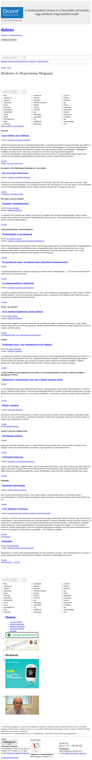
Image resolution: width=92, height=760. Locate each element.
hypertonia (7, 103)
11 (11, 562)
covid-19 (66, 95)
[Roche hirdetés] (22, 687)
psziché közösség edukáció (16, 490)
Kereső (9, 67)
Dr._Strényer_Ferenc (14, 239)
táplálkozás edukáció (14, 210)
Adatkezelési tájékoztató (9, 758)
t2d (64, 119)
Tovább (4, 161)
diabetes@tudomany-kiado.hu (75, 753)
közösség (6, 107)
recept (5, 114)
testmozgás (37, 124)
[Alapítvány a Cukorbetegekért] (35, 752)
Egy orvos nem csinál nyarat (15, 173)
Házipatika (7, 541)
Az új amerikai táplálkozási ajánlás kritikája (22, 311)
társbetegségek (68, 121)
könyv (65, 105)
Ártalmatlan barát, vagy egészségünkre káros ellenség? (27, 344)
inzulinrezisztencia (40, 103)
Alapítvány (33, 61)
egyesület (36, 100)
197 (15, 562)
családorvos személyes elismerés (18, 177)
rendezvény (67, 114)
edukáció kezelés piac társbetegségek (20, 548)
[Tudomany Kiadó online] (9, 744)
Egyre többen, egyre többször (15, 135)
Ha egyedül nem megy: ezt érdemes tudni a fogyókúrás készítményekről (35, 262)
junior (5, 105)
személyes (67, 117)
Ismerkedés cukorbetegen (13, 485)
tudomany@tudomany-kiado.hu (18, 753)
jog (64, 103)
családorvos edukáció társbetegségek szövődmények (25, 241)
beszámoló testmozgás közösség (18, 140)
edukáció (6, 100)
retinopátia (37, 114)
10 (10, 562)
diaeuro (66, 98)
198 (17, 562)
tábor (5, 121)
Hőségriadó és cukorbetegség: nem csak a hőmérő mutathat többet (32, 379)
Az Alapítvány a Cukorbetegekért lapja (11, 35)
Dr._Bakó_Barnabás (14, 349)
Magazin (4, 61)
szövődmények (8, 119)
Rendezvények (23, 61)
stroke (5, 117)
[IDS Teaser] (22, 714)
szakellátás (37, 117)
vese (65, 124)
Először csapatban (10, 405)
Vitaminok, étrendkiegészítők (15, 203)
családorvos (7, 98)
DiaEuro (45, 61)
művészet (36, 110)
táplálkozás (37, 121)
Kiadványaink (13, 61)
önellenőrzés (7, 112)
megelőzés (67, 107)
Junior (40, 61)
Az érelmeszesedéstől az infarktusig (18, 283)
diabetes (36, 98)
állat (5, 95)
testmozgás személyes (15, 410)
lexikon (36, 107)
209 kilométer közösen (12, 436)
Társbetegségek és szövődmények (17, 234)
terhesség (6, 124)
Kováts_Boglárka (13, 208)
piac (35, 112)
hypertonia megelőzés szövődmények (20, 288)
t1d (34, 119)
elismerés (66, 100)
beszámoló (37, 95)
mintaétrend (7, 110)
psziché (66, 112)
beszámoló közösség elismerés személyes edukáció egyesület (28, 513)
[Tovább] (12, 126)
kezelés (36, 105)
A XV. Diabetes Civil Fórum (15, 509)
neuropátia (67, 110)
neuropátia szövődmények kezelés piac (21, 461)
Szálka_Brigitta (12, 316)
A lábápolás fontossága (12, 457)
